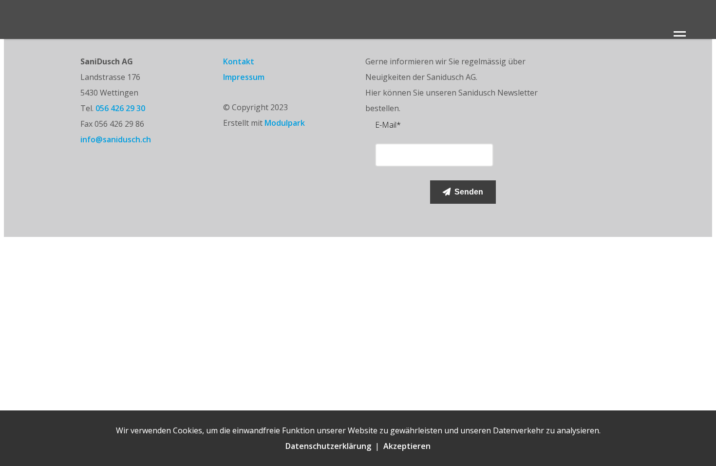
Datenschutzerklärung (328, 446)
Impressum (243, 77)
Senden (467, 192)
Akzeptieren (407, 446)
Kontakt (238, 61)
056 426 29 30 (120, 108)
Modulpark (284, 122)
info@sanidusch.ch (115, 139)
